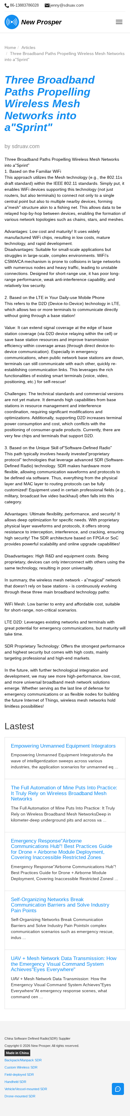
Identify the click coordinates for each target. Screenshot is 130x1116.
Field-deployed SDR (19, 1074)
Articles (28, 47)
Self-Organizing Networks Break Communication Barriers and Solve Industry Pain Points (60, 905)
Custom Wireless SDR (21, 1067)
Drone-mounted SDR (20, 1096)
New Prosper (41, 22)
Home (10, 47)
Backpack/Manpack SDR (23, 1060)
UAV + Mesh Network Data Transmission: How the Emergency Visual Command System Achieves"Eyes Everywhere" (63, 964)
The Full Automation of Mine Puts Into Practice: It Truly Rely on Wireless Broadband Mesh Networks (64, 793)
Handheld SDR (15, 1082)
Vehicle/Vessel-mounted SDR (26, 1089)
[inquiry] (118, 1089)
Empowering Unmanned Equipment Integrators (63, 746)
